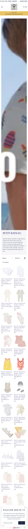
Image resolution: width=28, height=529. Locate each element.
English (17, 527)
